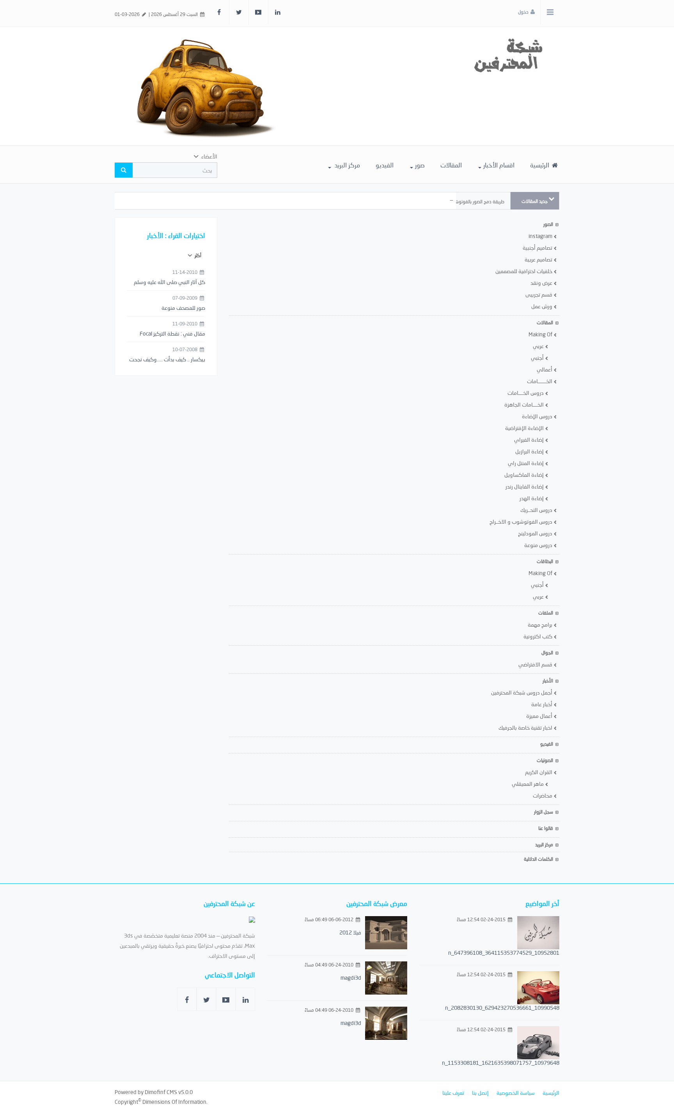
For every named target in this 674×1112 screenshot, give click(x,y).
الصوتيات (545, 760)
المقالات (451, 165)
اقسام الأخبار (498, 165)
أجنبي (538, 357)
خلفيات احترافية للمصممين (524, 271)
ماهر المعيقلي (528, 783)
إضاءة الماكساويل (524, 474)
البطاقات (545, 561)
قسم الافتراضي (535, 664)
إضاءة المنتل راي (526, 463)
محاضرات (543, 795)
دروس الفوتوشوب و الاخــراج (521, 521)
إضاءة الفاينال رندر (525, 486)
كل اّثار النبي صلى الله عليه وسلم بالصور (169, 282)
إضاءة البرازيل (530, 451)
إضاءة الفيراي (529, 439)
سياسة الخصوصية (516, 1092)
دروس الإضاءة (537, 416)
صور (420, 165)
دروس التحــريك (536, 509)
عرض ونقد (541, 282)
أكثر (197, 255)
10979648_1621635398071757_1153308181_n (500, 1062)
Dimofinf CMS (161, 1092)
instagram (541, 236)
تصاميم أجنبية (538, 247)
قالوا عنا (545, 828)
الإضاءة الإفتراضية (525, 428)
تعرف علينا (453, 1092)
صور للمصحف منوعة (183, 307)
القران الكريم (539, 772)
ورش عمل (542, 306)
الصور (548, 224)
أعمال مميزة (539, 715)
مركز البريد (544, 844)
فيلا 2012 (350, 932)
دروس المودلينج (535, 533)
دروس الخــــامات (526, 392)
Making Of (541, 334)
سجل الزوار (543, 812)
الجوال (547, 652)
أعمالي (545, 369)
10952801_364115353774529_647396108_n (503, 952)
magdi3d (351, 977)
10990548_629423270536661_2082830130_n (502, 1007)
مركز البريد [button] (346, 165)
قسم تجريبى (539, 294)
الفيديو (385, 165)
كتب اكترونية (538, 636)
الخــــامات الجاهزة (524, 404)
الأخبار (548, 681)
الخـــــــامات (540, 381)
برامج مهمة (540, 624)
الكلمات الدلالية (538, 859)
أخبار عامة (542, 704)
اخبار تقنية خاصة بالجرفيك (525, 727)
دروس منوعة (538, 545)
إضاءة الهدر (532, 498)
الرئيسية (540, 165)
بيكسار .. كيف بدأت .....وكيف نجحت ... (167, 360)
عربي (539, 346)
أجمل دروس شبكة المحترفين (522, 692)
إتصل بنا (480, 1092)
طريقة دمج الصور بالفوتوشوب (476, 201)
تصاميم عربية (539, 259)
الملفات (545, 613)
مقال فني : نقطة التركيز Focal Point (172, 334)
